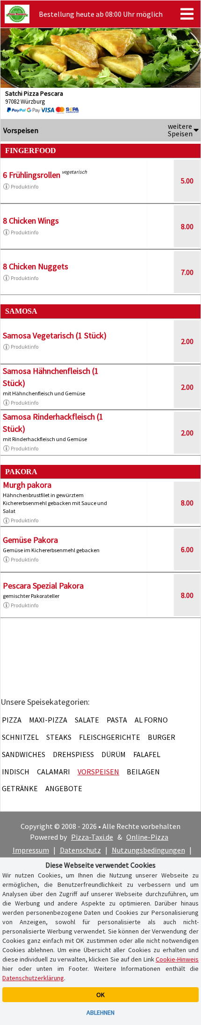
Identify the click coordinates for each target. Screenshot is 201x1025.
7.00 (187, 272)
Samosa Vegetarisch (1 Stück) (55, 335)
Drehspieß (73, 754)
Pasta (117, 719)
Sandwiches (23, 754)
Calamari (53, 771)
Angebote (63, 788)
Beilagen (143, 771)
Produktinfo (24, 186)
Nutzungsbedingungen (148, 850)
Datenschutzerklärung (33, 978)
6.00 (187, 549)
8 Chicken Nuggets (35, 266)
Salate (87, 719)
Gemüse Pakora (30, 539)
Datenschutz (80, 850)
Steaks (59, 737)
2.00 (187, 341)
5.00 (187, 180)
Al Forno (151, 719)
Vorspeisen (98, 771)
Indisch (15, 771)
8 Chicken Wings (31, 220)
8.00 (187, 226)
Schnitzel (20, 737)
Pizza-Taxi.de (92, 837)
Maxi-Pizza (48, 719)
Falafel (146, 754)
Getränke (20, 788)
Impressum (31, 850)
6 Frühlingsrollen (31, 174)
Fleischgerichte (109, 737)
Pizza (12, 719)
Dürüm (113, 754)
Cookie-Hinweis (177, 959)
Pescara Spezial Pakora (43, 585)
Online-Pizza (147, 837)
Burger (161, 737)
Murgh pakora (27, 484)
